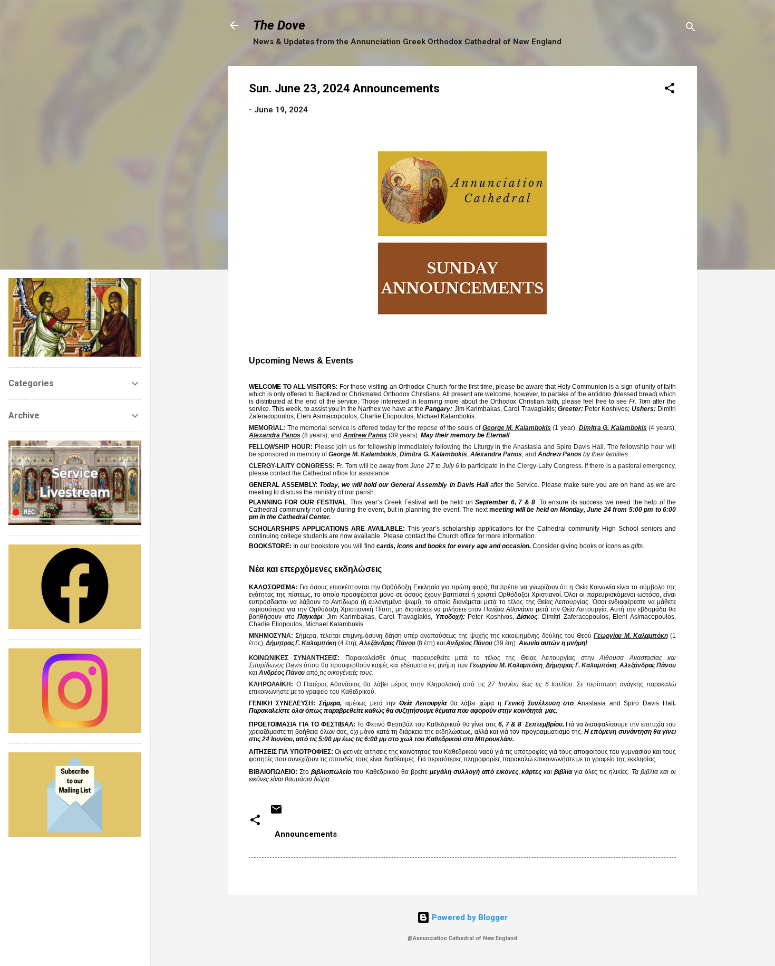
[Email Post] (276, 813)
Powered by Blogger (469, 917)
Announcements (306, 834)
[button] (669, 90)
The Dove (279, 25)
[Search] (690, 29)
